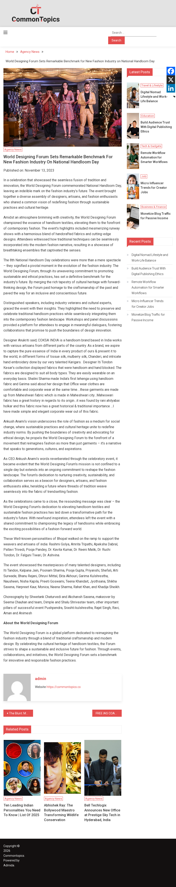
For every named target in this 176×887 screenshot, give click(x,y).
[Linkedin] (171, 88)
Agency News (12, 149)
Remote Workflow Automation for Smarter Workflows (154, 157)
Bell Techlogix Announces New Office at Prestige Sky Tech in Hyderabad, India (102, 812)
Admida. (9, 865)
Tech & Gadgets (151, 146)
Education (147, 115)
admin (40, 678)
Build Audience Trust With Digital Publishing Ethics (156, 127)
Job (143, 176)
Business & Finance (153, 206)
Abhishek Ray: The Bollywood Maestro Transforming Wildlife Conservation (61, 812)
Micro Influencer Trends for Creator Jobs (154, 187)
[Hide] (174, 96)
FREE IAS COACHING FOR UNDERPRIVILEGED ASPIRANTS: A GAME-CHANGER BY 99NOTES (109, 713)
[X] (171, 79)
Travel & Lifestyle (151, 85)
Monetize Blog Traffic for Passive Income (156, 216)
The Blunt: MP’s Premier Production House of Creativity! (21, 713)
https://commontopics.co (64, 687)
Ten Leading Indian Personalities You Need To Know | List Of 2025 (22, 810)
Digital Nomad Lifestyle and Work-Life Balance (154, 96)
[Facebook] (171, 71)
